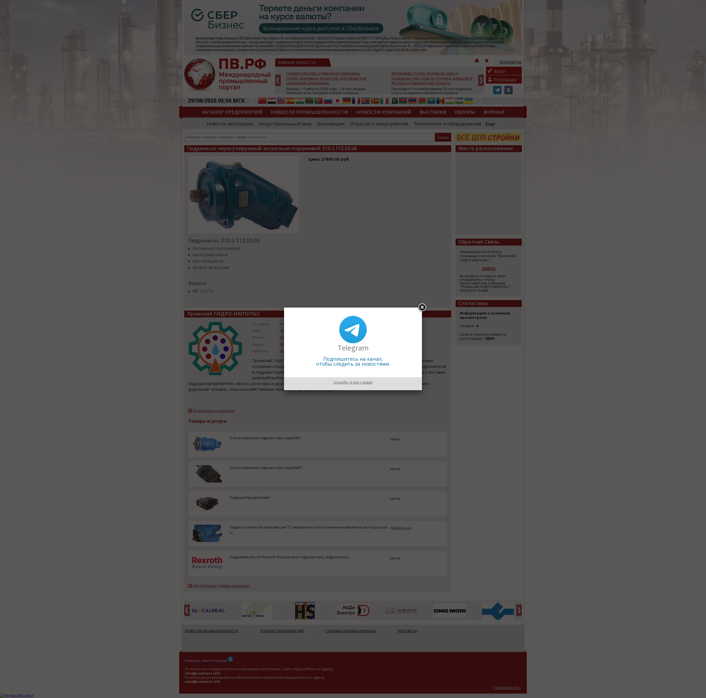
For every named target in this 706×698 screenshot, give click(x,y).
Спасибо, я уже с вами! (353, 382)
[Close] (422, 307)
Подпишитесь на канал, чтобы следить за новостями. (353, 361)
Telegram (353, 348)
